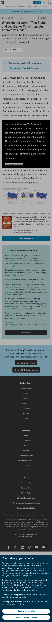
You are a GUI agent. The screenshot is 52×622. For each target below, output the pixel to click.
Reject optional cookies (26, 617)
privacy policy (16, 594)
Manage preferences (12, 601)
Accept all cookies (26, 611)
